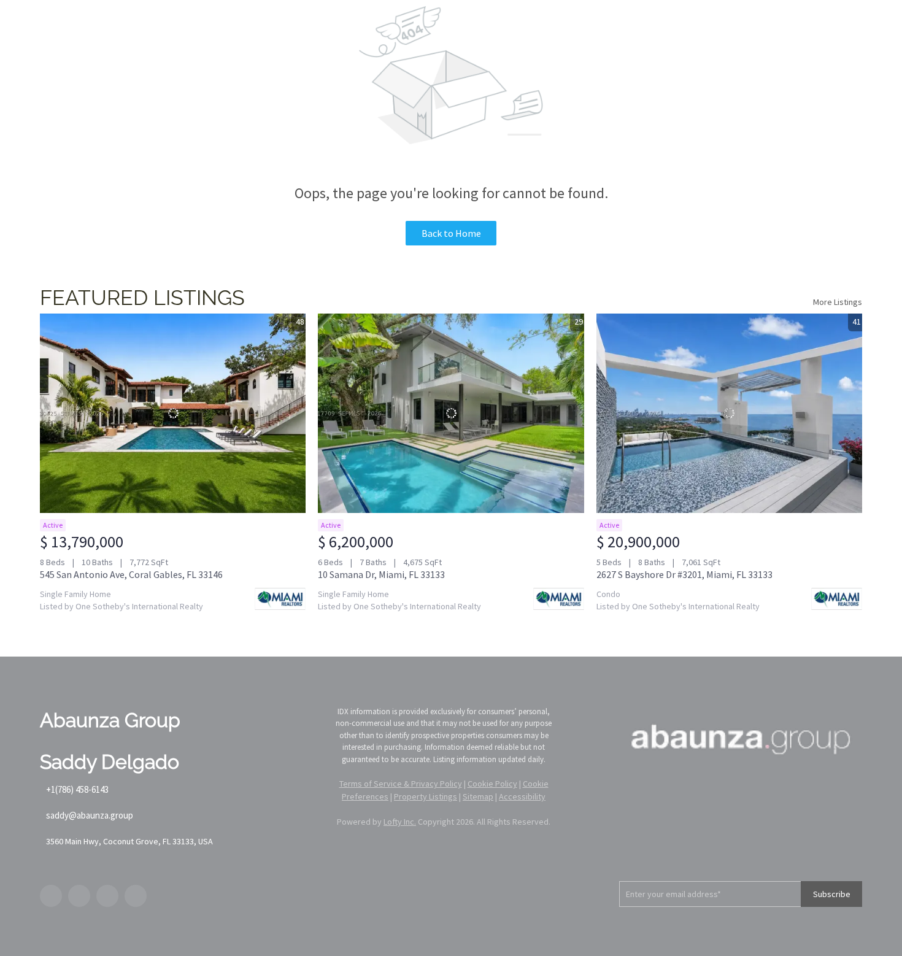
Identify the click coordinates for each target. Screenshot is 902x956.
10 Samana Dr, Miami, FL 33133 (381, 574)
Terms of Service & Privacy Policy (400, 783)
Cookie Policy (492, 783)
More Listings (837, 301)
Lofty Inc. (400, 821)
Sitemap (478, 796)
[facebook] (51, 896)
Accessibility (522, 796)
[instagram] (107, 896)
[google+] (136, 896)
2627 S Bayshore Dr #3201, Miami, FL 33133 (684, 574)
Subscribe (831, 894)
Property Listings (425, 796)
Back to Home (451, 233)
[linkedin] (79, 896)
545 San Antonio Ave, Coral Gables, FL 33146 (131, 574)
